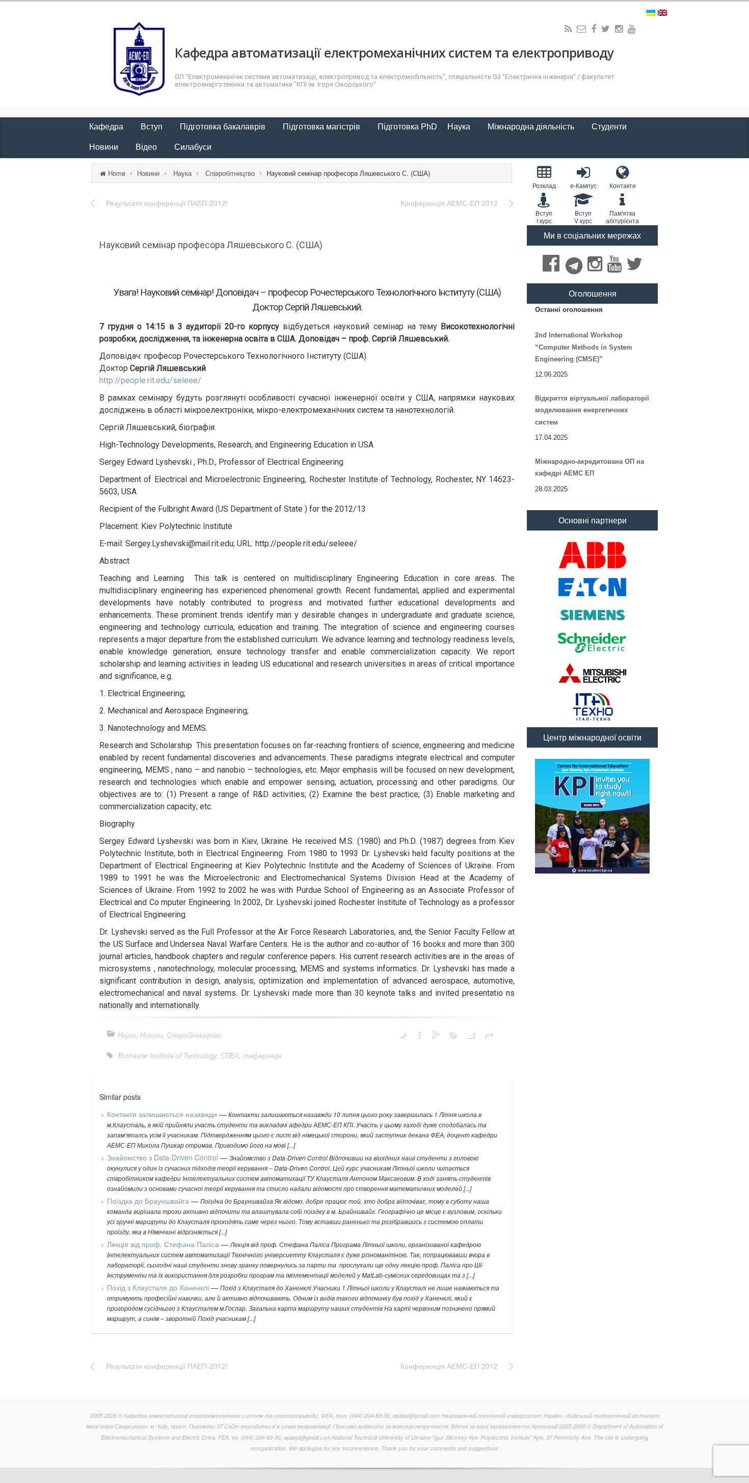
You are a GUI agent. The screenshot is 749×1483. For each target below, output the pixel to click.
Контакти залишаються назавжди (163, 1114)
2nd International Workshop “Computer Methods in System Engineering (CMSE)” (583, 347)
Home (116, 173)
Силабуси (192, 147)
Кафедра (107, 126)
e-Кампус (583, 185)
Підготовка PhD (407, 126)
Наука (459, 126)
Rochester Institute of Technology (166, 1055)
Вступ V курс (583, 216)
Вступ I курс (544, 216)
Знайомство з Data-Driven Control (163, 1157)
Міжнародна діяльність (532, 126)
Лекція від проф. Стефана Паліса (164, 1244)
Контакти (622, 185)
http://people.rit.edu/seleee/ (150, 380)
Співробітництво (230, 173)
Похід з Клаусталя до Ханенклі (159, 1287)
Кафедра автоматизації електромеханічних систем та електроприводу (394, 52)
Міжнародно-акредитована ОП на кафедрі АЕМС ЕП (589, 467)
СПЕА (229, 1055)
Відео (147, 147)
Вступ (153, 126)
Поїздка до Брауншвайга (149, 1201)
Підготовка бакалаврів (224, 126)
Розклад (544, 185)
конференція (262, 1055)
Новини (104, 147)
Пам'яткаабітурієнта (622, 216)
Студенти (610, 126)
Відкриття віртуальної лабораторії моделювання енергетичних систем (592, 410)
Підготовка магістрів (322, 126)
